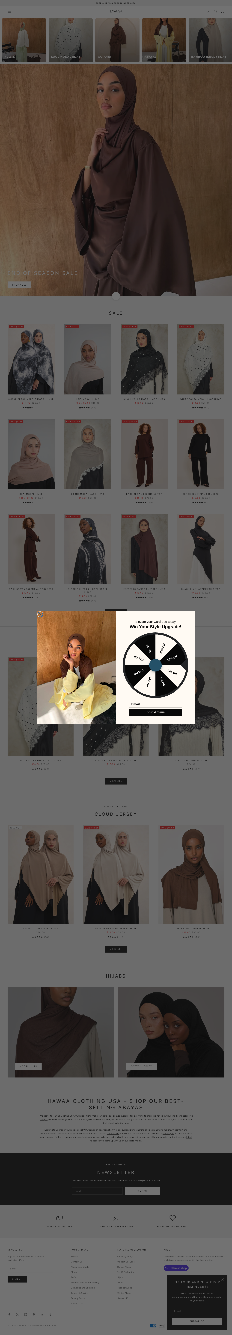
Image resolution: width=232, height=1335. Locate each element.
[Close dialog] (40, 614)
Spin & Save (155, 712)
